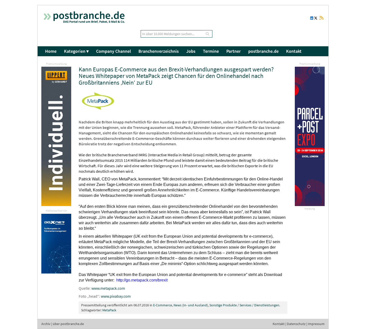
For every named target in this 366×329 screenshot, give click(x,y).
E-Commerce (162, 305)
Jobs (190, 51)
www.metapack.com (108, 288)
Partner (233, 51)
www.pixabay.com (116, 296)
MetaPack (109, 310)
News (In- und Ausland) (191, 305)
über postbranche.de (68, 324)
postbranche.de (263, 51)
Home (51, 51)
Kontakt (294, 51)
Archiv (46, 324)
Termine (211, 51)
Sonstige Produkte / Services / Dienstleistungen (244, 305)
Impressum (316, 324)
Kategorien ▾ (76, 51)
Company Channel (113, 51)
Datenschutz (296, 324)
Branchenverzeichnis (158, 51)
